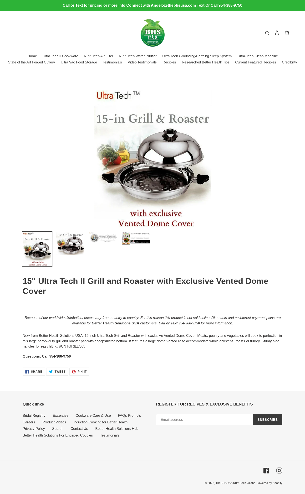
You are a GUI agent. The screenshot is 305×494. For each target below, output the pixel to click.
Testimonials (109, 435)
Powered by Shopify (269, 483)
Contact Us (79, 428)
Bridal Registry (34, 415)
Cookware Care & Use (93, 415)
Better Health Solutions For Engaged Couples (58, 435)
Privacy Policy (34, 428)
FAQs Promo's (129, 415)
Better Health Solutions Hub (116, 428)
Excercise (60, 415)
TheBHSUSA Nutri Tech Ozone (235, 483)
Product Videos (54, 422)
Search (57, 428)
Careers (29, 422)
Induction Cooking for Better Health (100, 422)
